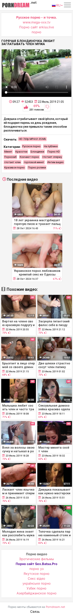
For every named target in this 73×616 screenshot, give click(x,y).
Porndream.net (55, 606)
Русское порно (31, 146)
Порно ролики (37, 167)
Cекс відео (36, 578)
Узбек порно (36, 588)
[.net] (15, 5)
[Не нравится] (47, 107)
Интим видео (55, 162)
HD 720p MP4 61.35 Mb (32, 138)
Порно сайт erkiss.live (36, 27)
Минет (8, 151)
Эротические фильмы (36, 559)
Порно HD (53, 151)
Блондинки (37, 151)
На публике (51, 146)
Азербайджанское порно (37, 593)
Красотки (21, 151)
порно (36, 32)
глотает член (12, 162)
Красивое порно (14, 167)
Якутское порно (36, 574)
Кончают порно (29, 156)
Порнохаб (10, 156)
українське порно (37, 583)
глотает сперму (52, 156)
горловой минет (34, 162)
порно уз (36, 569)
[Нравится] (26, 107)
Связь (35, 611)
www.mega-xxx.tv (36, 22)
